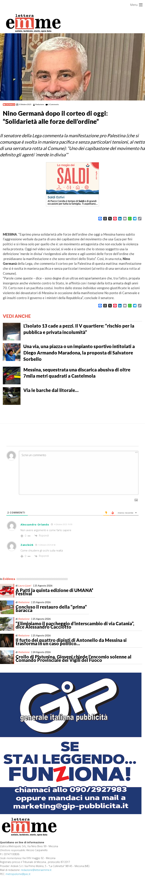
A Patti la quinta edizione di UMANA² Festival (54, 592)
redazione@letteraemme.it (36, 870)
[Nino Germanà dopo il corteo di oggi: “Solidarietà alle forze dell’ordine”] (72, 66)
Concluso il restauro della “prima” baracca (51, 608)
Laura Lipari (24, 585)
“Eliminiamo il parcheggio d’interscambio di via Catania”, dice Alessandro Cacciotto (75, 625)
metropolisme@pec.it (18, 874)
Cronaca (10, 104)
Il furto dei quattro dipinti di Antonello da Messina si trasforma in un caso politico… (71, 641)
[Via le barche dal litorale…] (12, 395)
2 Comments (53, 104)
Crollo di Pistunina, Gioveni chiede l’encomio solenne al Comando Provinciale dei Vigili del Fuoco (73, 658)
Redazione (39, 104)
